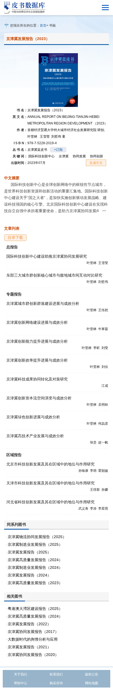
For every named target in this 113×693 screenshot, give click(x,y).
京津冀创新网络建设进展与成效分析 (37, 322)
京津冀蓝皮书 (37, 150)
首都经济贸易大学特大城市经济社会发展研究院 (66, 130)
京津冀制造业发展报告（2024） (35, 567)
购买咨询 (56, 683)
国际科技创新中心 (41, 156)
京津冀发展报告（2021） (29, 647)
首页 (43, 25)
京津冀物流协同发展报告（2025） (37, 537)
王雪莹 (45, 136)
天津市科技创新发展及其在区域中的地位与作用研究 (50, 483)
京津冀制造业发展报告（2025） (35, 544)
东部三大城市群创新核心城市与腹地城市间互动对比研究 (54, 275)
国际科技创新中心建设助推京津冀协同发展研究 (46, 256)
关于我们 (20, 674)
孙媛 (104, 490)
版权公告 (91, 674)
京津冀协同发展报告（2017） (33, 631)
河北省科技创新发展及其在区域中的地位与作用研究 (50, 502)
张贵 (93, 442)
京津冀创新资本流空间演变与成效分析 (39, 398)
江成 (104, 386)
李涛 (93, 508)
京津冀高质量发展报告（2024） (35, 560)
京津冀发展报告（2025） (29, 552)
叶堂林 (32, 136)
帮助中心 (20, 683)
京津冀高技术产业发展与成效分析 (35, 436)
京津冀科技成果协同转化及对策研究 (37, 379)
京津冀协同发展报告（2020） (33, 654)
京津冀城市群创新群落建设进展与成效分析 (42, 303)
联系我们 (56, 674)
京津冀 (64, 156)
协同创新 (96, 156)
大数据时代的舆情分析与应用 (33, 639)
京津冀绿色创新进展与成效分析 (33, 417)
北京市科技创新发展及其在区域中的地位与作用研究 (50, 464)
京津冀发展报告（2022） (29, 624)
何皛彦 (103, 423)
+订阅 (58, 150)
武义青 (83, 508)
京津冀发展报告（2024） (29, 575)
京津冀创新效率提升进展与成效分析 (37, 360)
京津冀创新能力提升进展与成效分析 (37, 341)
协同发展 (79, 156)
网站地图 (91, 683)
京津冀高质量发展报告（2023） (35, 583)
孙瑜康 (83, 471)
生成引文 (96, 163)
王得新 (95, 490)
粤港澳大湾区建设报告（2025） (35, 608)
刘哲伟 (58, 136)
